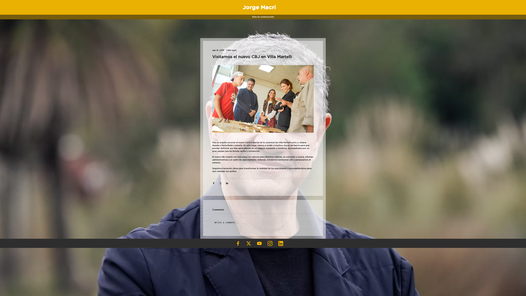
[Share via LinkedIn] (227, 183)
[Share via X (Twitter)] (220, 183)
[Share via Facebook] (213, 183)
